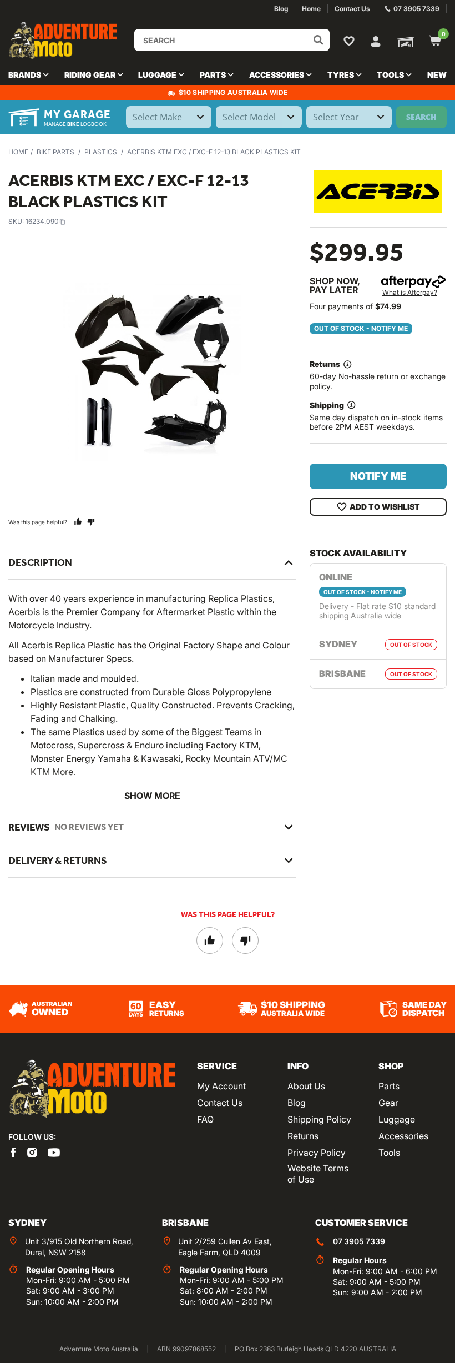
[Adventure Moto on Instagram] (32, 1151)
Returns (302, 1135)
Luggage (396, 1119)
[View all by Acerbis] (378, 191)
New (437, 74)
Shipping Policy (319, 1119)
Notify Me (378, 476)
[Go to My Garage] (403, 41)
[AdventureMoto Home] (91, 1089)
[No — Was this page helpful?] (90, 521)
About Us (306, 1086)
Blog (296, 1102)
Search (421, 117)
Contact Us (219, 1102)
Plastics (101, 152)
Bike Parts (55, 152)
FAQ (205, 1119)
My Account (221, 1086)
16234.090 (42, 221)
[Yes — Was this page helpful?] (78, 521)
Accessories (403, 1135)
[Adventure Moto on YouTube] (53, 1151)
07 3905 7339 (359, 1241)
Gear (388, 1102)
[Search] (318, 40)
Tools (389, 1152)
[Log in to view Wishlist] (351, 40)
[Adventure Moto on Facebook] (13, 1151)
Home (18, 152)
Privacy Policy (316, 1152)
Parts (389, 1086)
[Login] (375, 40)
